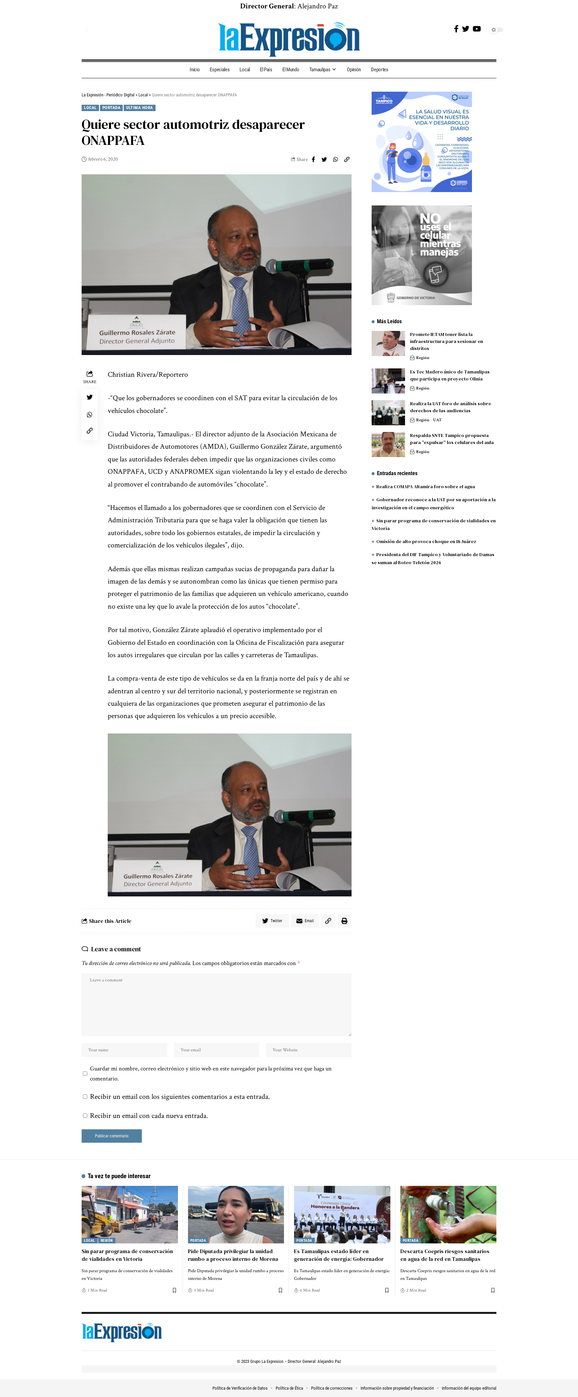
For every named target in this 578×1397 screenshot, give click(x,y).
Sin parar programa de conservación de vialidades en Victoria (127, 1254)
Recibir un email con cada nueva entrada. (149, 1116)
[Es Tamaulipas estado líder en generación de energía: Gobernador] (342, 1215)
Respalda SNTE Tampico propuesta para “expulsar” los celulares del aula (452, 439)
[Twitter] (465, 29)
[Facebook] (456, 29)
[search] (80, 29)
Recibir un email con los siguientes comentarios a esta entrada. (180, 1097)
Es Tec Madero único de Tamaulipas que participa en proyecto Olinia (450, 375)
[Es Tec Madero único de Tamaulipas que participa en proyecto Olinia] (388, 381)
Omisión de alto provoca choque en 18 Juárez (426, 541)
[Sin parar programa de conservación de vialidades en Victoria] (130, 1215)
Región (422, 358)
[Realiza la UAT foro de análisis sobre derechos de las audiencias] (388, 412)
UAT (437, 420)
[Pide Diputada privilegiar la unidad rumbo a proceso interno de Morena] (236, 1215)
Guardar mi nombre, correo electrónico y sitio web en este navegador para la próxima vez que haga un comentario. (211, 1073)
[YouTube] (477, 29)
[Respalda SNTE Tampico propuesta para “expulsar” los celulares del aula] (388, 444)
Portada (111, 107)
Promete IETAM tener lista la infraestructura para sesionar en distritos (446, 341)
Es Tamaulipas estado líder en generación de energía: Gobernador (339, 1254)
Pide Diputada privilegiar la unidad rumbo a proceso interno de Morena (233, 1254)
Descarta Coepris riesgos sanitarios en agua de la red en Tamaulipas (444, 1254)
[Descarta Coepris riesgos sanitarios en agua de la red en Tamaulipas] (448, 1215)
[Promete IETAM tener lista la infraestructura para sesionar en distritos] (388, 343)
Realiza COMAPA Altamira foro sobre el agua (425, 486)
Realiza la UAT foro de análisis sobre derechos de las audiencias (450, 407)
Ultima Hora (139, 107)
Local (90, 107)
